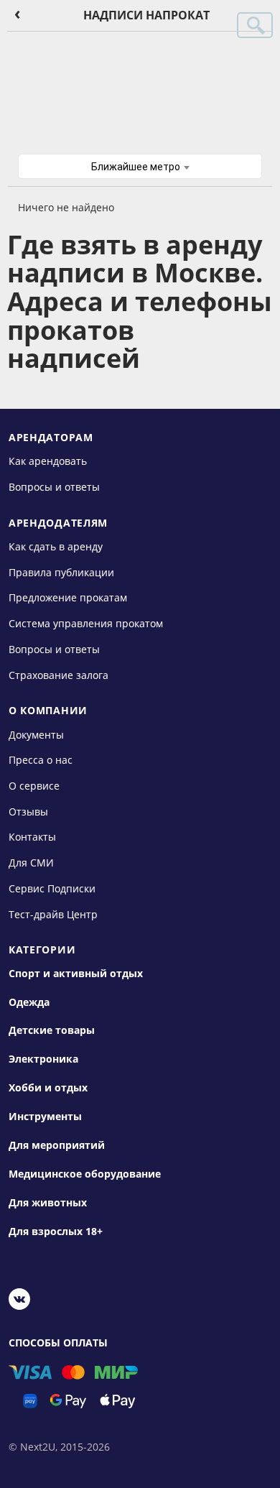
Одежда (29, 1002)
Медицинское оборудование (85, 1174)
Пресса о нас (41, 760)
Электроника (43, 1059)
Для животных (48, 1202)
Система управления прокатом (86, 623)
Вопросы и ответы (54, 487)
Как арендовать (48, 461)
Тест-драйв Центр (53, 913)
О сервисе (34, 785)
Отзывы (28, 811)
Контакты (32, 837)
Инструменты (45, 1116)
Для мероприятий (57, 1145)
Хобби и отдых (48, 1087)
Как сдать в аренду (56, 546)
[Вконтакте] (19, 1300)
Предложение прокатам (68, 597)
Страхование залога (58, 674)
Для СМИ (31, 862)
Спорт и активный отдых (76, 973)
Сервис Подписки (52, 888)
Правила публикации (61, 572)
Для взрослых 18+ (56, 1231)
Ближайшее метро (136, 166)
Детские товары (52, 1030)
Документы (36, 734)
